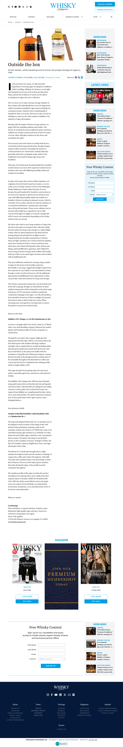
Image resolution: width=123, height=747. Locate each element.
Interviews (38, 713)
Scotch (61, 718)
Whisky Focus (103, 126)
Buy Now (27, 601)
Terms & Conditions (15, 713)
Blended (61, 711)
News (99, 139)
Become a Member (105, 4)
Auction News (103, 151)
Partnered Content (38, 711)
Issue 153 (37, 77)
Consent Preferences (15, 720)
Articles (13, 17)
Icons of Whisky (107, 713)
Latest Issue (84, 708)
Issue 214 (27, 587)
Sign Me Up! (100, 199)
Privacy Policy (15, 715)
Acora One (93, 740)
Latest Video (100, 84)
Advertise (15, 711)
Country (92, 194)
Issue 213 (95, 587)
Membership (84, 713)
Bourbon (61, 715)
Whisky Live (61, 729)
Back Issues (84, 711)
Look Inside (27, 596)
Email (93, 190)
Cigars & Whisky (16, 77)
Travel (100, 114)
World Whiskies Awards (107, 711)
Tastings (31, 17)
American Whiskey (84, 715)
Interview (101, 40)
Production (38, 715)
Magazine (50, 17)
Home (10, 22)
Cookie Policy (15, 718)
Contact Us (15, 708)
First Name (91, 183)
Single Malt (61, 713)
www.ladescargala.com (17, 522)
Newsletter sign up (105, 10)
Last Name (91, 186)
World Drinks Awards (108, 708)
